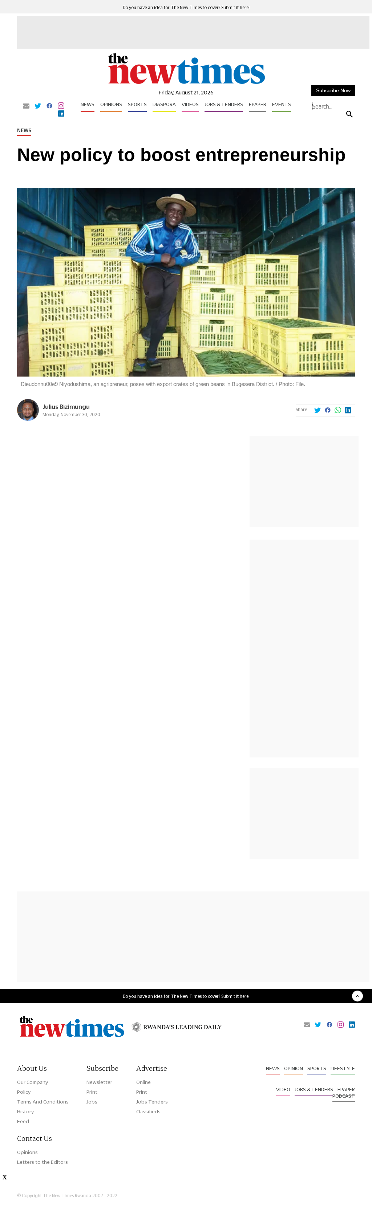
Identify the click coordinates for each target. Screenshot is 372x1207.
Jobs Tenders (152, 1102)
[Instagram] (61, 106)
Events (281, 104)
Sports (137, 104)
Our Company (32, 1082)
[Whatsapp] (338, 410)
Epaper (257, 104)
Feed (23, 1121)
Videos (190, 104)
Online (143, 1082)
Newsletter (99, 1082)
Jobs (91, 1102)
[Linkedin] (61, 114)
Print (91, 1092)
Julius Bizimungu (66, 406)
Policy (24, 1092)
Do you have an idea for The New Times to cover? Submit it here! (186, 7)
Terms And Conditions (43, 1102)
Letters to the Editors (42, 1162)
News (87, 104)
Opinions (111, 104)
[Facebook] (49, 106)
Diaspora (164, 104)
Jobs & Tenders (224, 104)
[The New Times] (186, 84)
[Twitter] (38, 106)
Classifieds (148, 1111)
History (25, 1111)
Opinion (293, 1068)
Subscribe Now (333, 90)
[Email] (26, 106)
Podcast (343, 1096)
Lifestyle (343, 1068)
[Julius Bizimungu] (28, 419)
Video (283, 1089)
